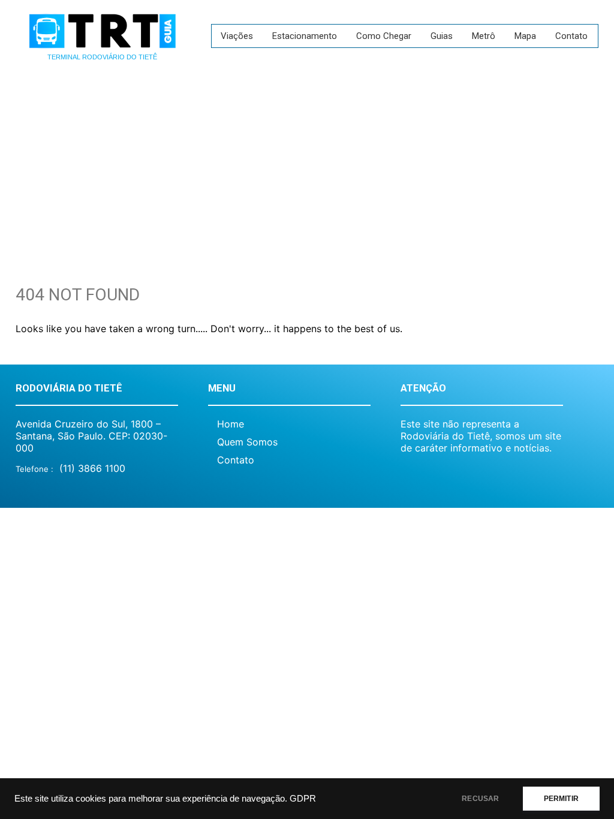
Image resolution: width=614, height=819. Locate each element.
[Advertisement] (307, 165)
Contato (571, 36)
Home (230, 424)
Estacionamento (304, 36)
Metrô (483, 36)
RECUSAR (480, 798)
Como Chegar (383, 36)
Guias (442, 36)
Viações (237, 36)
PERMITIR (561, 798)
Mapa (525, 36)
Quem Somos (247, 442)
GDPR (303, 798)
